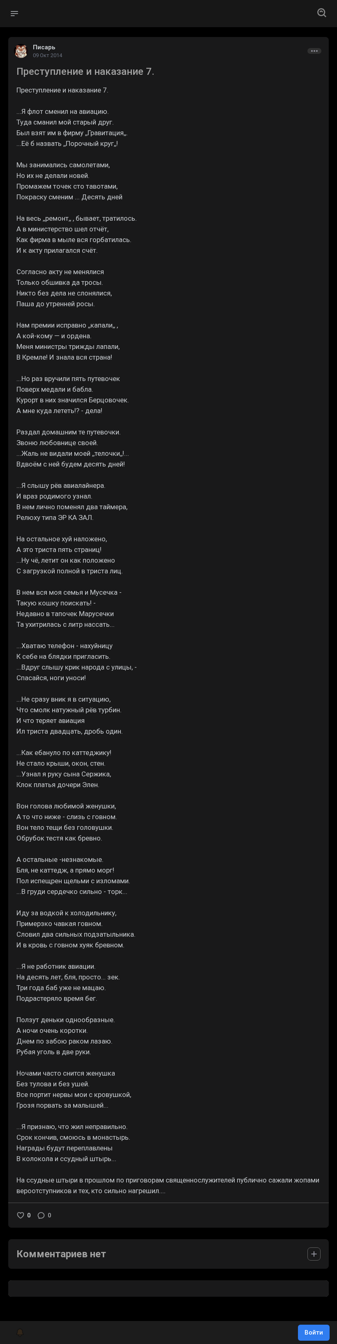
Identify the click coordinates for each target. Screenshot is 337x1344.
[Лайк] (20, 1215)
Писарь (44, 47)
